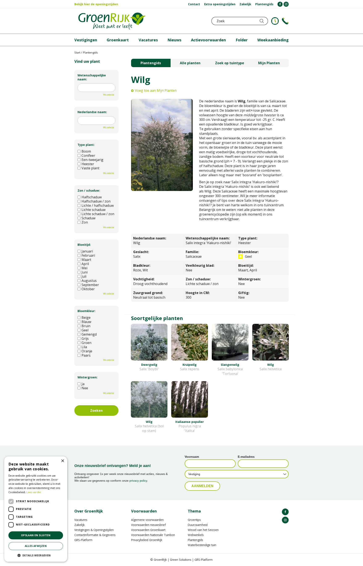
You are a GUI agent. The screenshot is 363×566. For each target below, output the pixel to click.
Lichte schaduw (93, 209)
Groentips (194, 520)
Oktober (88, 289)
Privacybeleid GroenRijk (146, 540)
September (90, 284)
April (85, 263)
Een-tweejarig (92, 159)
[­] (280, 4)
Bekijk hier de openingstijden (96, 4)
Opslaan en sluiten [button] (35, 535)
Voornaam (192, 456)
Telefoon (285, 21)
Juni (85, 272)
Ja (83, 383)
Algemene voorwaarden (147, 520)
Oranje (87, 351)
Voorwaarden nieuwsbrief (148, 525)
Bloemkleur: (86, 311)
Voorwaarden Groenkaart (148, 530)
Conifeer (88, 155)
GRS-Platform (83, 540)
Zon (85, 222)
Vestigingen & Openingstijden (94, 530)
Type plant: (86, 145)
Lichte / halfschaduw (98, 205)
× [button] (62, 461)
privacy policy (138, 480)
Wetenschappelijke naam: (92, 77)
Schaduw (88, 218)
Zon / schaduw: (89, 190)
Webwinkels (196, 535)
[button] (35, 555)
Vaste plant (90, 168)
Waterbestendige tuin (202, 545)
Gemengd (89, 334)
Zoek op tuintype (229, 63)
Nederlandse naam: (92, 112)
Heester (88, 163)
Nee (85, 388)
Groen (86, 342)
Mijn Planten (269, 63)
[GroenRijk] (112, 21)
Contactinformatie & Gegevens (95, 535)
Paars (86, 355)
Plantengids (151, 63)
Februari (88, 255)
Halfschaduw (92, 197)
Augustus (89, 280)
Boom (86, 151)
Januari (87, 251)
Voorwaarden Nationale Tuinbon (153, 535)
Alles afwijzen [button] (36, 546)
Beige (86, 317)
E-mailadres (246, 456)
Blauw (86, 321)
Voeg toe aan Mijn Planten (156, 90)
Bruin (86, 325)
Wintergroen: (87, 377)
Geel (85, 330)
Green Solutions (180, 560)
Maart (86, 259)
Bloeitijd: (84, 245)
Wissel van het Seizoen (203, 530)
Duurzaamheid (198, 525)
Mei (84, 268)
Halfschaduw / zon (96, 201)
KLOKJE (275, 21)
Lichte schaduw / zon (98, 213)
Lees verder (33, 492)
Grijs (85, 338)
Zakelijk (79, 525)
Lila (84, 346)
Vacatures (80, 520)
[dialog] (35, 509)
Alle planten (190, 63)
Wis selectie (108, 94)
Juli (84, 276)
